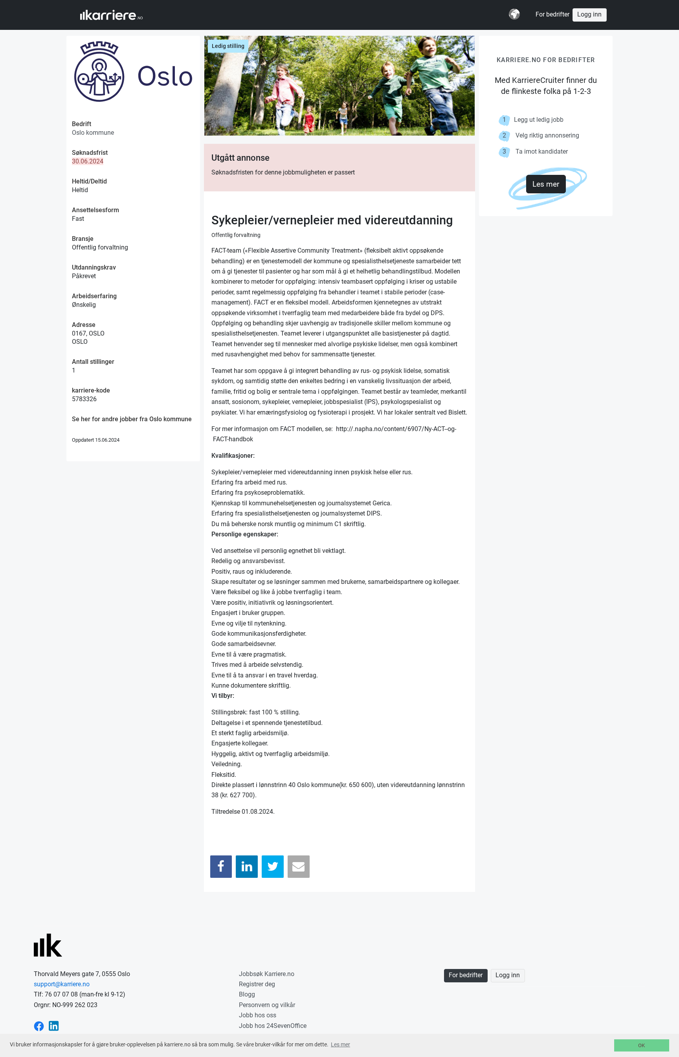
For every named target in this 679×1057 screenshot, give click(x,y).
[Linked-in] (54, 1025)
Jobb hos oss (257, 1015)
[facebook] (39, 1025)
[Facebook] (221, 866)
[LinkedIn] (247, 866)
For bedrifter (552, 14)
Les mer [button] (340, 1044)
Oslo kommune (93, 132)
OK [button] (641, 1045)
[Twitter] (273, 866)
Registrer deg (257, 984)
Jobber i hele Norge (119, 15)
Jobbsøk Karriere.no (266, 974)
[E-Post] (299, 866)
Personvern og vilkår (267, 1005)
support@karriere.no (62, 984)
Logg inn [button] (589, 14)
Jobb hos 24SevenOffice (272, 1025)
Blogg (247, 994)
